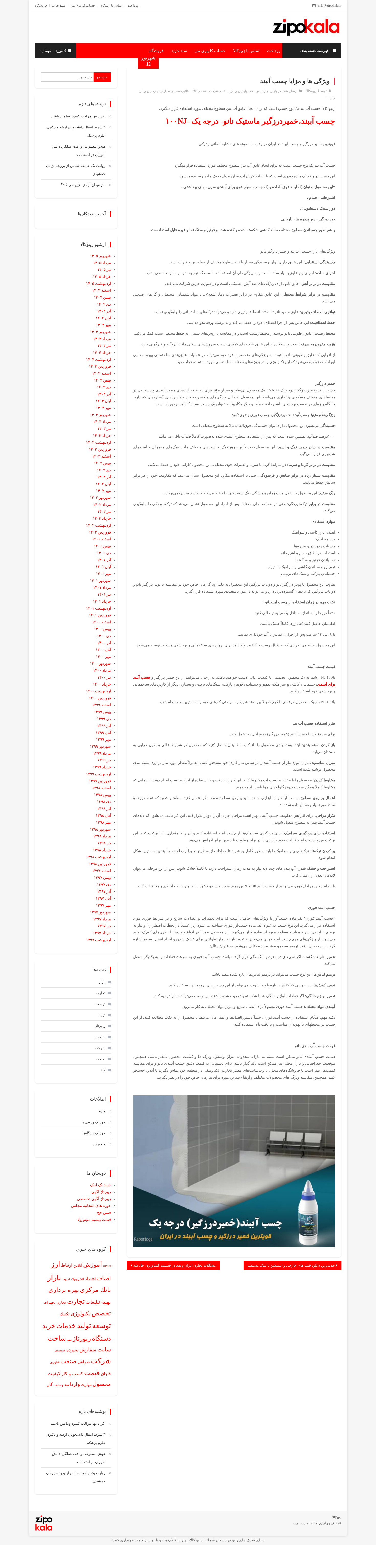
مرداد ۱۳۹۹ (102, 753)
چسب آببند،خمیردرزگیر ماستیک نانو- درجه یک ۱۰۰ (250, 121)
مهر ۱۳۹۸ (103, 822)
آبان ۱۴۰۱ (103, 567)
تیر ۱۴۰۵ (104, 270)
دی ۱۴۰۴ (104, 304)
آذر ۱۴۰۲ (104, 477)
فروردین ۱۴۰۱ (100, 615)
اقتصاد (90, 1279)
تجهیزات (49, 1302)
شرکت (214, 91)
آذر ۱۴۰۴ (104, 311)
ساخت (224, 91)
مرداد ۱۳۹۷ (102, 919)
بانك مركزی (95, 1289)
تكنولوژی (81, 1314)
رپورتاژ (235, 91)
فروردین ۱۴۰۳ (100, 449)
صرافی (84, 1362)
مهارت (86, 1384)
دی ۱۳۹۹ (104, 719)
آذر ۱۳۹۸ (104, 809)
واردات (72, 1384)
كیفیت (330, 98)
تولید (245, 91)
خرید (48, 1326)
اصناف (104, 1278)
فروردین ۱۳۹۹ (100, 781)
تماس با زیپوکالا (111, 5)
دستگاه (101, 1338)
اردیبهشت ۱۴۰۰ (98, 691)
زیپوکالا (311, 91)
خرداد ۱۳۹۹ (102, 767)
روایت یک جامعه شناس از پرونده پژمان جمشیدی (75, 170)
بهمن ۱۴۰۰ (102, 629)
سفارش (87, 1349)
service (107, 1265)
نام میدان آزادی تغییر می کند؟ (83, 185)
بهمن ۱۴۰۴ (102, 297)
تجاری (61, 1302)
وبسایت (59, 1385)
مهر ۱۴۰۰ (103, 657)
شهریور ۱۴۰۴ (100, 332)
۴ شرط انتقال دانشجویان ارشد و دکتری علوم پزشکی (75, 131)
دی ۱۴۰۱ (104, 553)
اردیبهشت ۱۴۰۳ (98, 442)
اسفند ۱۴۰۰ (101, 622)
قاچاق (106, 1374)
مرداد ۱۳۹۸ (102, 836)
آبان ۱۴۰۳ (103, 401)
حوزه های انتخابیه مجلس (91, 1206)
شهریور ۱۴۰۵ (100, 256)
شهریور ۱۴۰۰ (100, 663)
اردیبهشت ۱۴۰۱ (98, 608)
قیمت (92, 1373)
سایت (104, 1349)
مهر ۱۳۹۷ (103, 905)
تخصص (101, 1313)
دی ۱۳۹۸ (104, 802)
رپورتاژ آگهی (101, 1192)
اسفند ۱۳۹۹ (101, 705)
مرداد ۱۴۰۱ (102, 587)
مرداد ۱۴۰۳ (102, 422)
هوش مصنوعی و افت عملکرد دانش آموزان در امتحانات (78, 151)
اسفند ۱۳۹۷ (101, 871)
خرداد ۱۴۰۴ (102, 353)
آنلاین (77, 1265)
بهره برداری (63, 1290)
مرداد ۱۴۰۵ (102, 263)
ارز (55, 1264)
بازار (274, 91)
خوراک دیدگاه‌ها (93, 1133)
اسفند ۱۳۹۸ (101, 788)
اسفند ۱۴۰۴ (101, 290)
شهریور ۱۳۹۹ (100, 746)
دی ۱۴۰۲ (104, 470)
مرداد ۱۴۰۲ (102, 505)
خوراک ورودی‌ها (93, 1122)
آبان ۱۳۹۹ (103, 733)
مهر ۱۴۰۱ (103, 574)
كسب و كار (72, 1373)
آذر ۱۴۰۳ (104, 394)
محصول (102, 1384)
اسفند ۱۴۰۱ (101, 539)
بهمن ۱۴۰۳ (102, 380)
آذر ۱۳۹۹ (104, 726)
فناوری (54, 1362)
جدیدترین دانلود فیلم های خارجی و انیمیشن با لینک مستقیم (291, 1265)
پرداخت (132, 5)
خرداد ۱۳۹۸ (102, 850)
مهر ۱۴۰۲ (103, 491)
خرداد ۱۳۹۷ (102, 933)
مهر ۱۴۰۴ (103, 325)
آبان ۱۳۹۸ (103, 815)
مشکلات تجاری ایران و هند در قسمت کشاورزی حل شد (174, 1265)
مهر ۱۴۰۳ (103, 408)
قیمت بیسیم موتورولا (94, 1219)
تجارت (265, 91)
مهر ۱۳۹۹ (103, 739)
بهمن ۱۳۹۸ (102, 795)
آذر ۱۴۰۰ (104, 643)
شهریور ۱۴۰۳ (100, 415)
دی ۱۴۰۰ (104, 636)
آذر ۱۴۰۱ (104, 560)
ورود (101, 1111)
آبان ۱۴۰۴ (103, 318)
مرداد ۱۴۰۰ (102, 670)
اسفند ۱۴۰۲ (101, 456)
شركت (101, 1361)
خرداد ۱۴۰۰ (102, 684)
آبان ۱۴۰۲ (103, 484)
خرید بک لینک (100, 1185)
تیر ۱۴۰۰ (104, 677)
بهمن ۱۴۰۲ (102, 463)
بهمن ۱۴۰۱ (102, 546)
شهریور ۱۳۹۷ (100, 912)
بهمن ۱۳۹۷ (102, 878)
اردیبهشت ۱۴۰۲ (98, 525)
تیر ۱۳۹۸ (104, 843)
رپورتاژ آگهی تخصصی (94, 1199)
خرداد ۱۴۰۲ (102, 518)
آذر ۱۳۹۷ (104, 891)
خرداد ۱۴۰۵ (102, 277)
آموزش (92, 1264)
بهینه (106, 1302)
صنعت (203, 91)
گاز (50, 1384)
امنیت (66, 1279)
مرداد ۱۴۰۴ (102, 339)
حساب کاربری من (83, 5)
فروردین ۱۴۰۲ (100, 532)
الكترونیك (77, 1279)
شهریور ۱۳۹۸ (100, 829)
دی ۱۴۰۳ (104, 387)
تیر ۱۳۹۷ (104, 926)
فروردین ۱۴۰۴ (100, 366)
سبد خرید (58, 5)
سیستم (60, 1350)
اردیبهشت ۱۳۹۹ (98, 774)
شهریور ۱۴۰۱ (100, 581)
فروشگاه (41, 5)
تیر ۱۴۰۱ (104, 594)
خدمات (66, 1326)
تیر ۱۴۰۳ (104, 429)
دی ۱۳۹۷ (104, 885)
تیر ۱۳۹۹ (104, 760)
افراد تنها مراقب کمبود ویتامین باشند (78, 116)
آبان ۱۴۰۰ (103, 650)
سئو (69, 1339)
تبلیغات (93, 1302)
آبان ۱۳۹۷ (103, 898)
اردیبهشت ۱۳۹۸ (98, 857)
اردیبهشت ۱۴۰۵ (98, 283)
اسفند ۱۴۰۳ (101, 373)
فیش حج (104, 1213)
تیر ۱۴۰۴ (104, 346)
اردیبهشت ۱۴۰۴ (98, 359)
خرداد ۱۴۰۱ (102, 601)
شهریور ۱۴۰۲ (100, 498)
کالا (195, 91)
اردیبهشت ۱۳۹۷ (98, 940)
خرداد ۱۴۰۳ (102, 435)
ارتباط (66, 1265)
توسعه (254, 91)
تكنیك (65, 1314)
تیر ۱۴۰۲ (104, 511)
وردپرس (99, 1144)
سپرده (72, 1349)
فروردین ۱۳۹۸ (100, 864)
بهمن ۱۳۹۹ (102, 712)
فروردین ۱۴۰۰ (100, 698)
